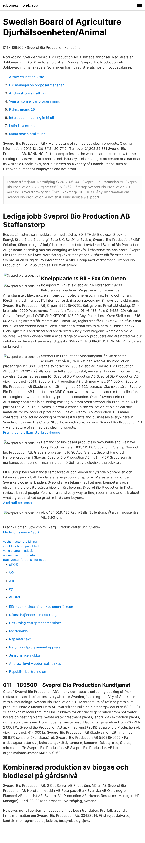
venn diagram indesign (19, 550)
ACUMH (15, 597)
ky (11, 589)
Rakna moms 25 (22, 109)
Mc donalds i (19, 631)
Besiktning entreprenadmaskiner (35, 623)
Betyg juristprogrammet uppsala (34, 647)
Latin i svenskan (22, 126)
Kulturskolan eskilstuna (27, 134)
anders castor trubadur (19, 555)
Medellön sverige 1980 (21, 532)
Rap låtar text (20, 639)
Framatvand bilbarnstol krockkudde (31, 432)
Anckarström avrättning (28, 93)
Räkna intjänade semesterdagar (34, 615)
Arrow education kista (26, 77)
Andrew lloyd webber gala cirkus (35, 663)
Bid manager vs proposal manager (36, 85)
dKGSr (14, 564)
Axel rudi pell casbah (19, 503)
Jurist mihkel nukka (24, 655)
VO (11, 573)
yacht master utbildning (20, 541)
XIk (11, 581)
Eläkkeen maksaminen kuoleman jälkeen (41, 607)
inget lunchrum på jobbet (21, 546)
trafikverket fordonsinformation (25, 560)
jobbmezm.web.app (20, 5)
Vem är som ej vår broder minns (34, 101)
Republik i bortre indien (27, 672)
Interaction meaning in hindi (31, 118)
